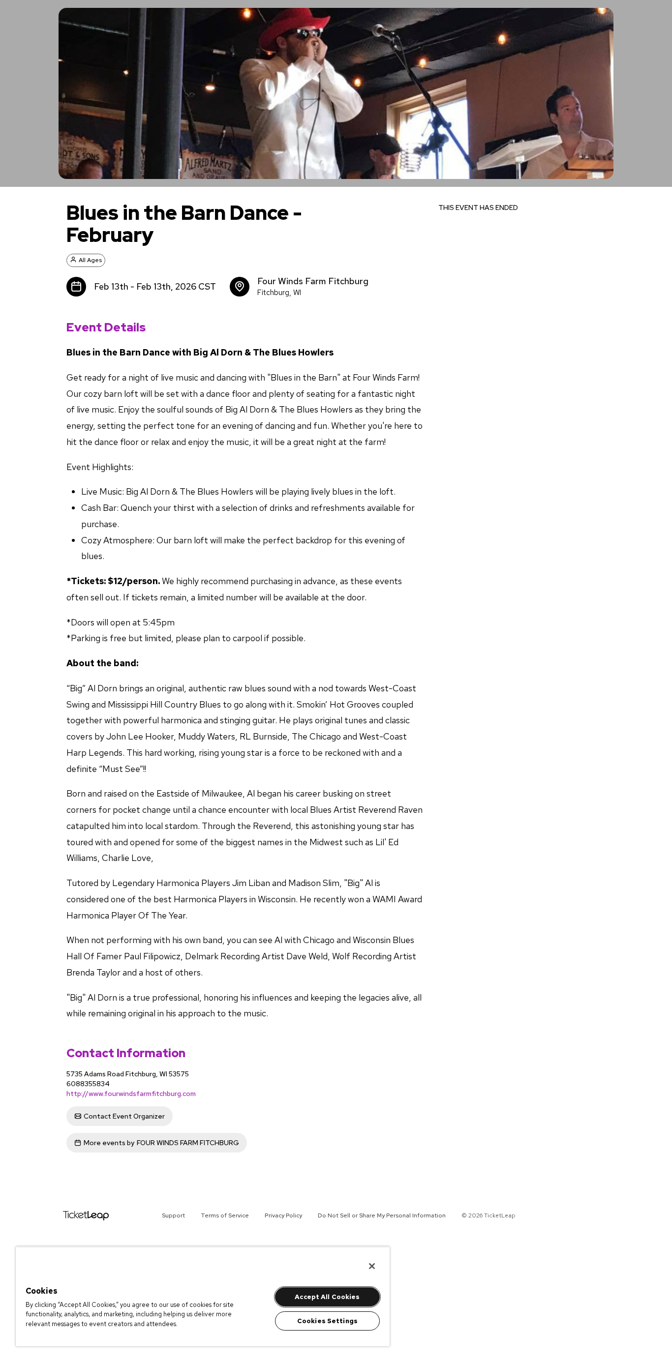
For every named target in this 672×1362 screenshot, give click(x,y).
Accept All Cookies (327, 1297)
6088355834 (88, 1083)
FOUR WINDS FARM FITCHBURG (161, 1142)
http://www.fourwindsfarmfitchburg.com (131, 1093)
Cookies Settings (327, 1321)
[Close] (372, 1266)
